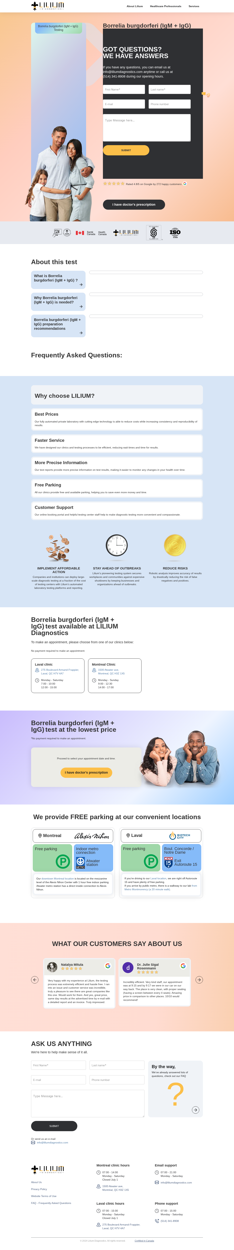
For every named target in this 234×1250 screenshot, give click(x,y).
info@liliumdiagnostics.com (52, 1142)
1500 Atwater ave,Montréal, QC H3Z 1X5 (115, 1188)
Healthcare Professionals (165, 6)
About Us (36, 1182)
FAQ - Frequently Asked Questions (51, 1203)
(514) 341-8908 (114, 76)
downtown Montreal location (57, 878)
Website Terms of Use (43, 1196)
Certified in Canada (144, 1241)
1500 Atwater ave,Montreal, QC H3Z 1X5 (111, 671)
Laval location (158, 878)
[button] (134, 6)
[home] (47, 6)
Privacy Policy (39, 1189)
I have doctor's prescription (133, 204)
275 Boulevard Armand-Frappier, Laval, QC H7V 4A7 (121, 1226)
